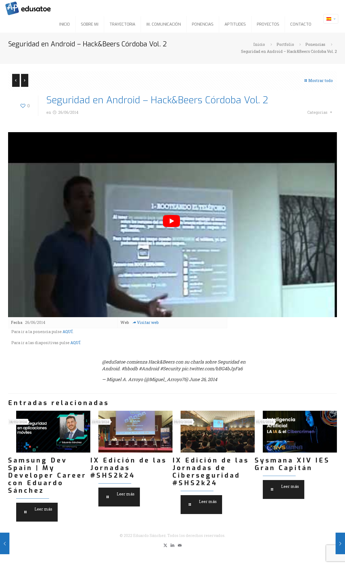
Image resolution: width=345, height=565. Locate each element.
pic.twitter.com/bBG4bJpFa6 (212, 368)
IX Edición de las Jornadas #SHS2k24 (128, 468)
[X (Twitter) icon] (165, 545)
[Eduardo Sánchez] (41, 8)
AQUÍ (68, 331)
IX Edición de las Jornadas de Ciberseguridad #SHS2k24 (210, 471)
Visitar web (148, 322)
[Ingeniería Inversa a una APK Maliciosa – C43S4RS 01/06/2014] (340, 543)
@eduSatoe (113, 362)
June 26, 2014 (203, 379)
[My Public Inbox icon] (180, 545)
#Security (170, 368)
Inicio (259, 44)
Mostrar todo (320, 80)
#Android (149, 368)
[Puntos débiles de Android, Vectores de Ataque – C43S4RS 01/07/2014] (4, 543)
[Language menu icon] (330, 19)
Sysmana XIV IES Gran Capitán (292, 464)
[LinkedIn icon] (172, 545)
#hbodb (130, 368)
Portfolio (285, 44)
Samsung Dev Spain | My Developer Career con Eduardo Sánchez (47, 475)
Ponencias (315, 44)
